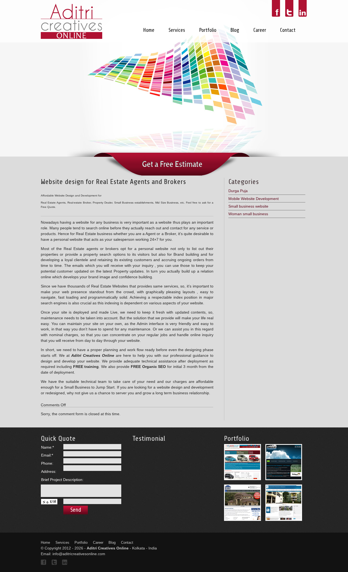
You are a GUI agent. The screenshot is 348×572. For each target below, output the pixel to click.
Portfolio (207, 30)
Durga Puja (238, 191)
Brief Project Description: (62, 479)
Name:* (47, 447)
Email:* (47, 455)
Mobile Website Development (253, 198)
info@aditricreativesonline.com (78, 554)
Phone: (47, 463)
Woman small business (248, 214)
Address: (48, 471)
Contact (288, 30)
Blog (234, 30)
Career (259, 30)
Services (177, 30)
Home (148, 30)
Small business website (248, 206)
